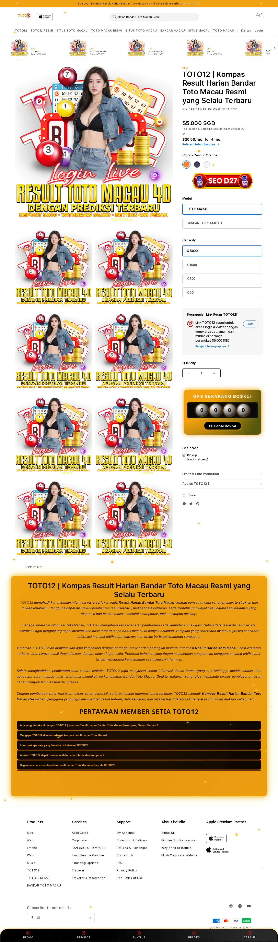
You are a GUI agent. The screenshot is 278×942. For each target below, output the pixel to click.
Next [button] (261, 4)
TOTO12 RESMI (42, 30)
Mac (30, 832)
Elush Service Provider (88, 855)
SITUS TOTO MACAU (72, 30)
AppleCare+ (80, 832)
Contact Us (125, 855)
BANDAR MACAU (172, 30)
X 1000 (192, 265)
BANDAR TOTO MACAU (204, 223)
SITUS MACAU (199, 30)
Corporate (79, 840)
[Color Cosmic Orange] (186, 164)
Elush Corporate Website (179, 855)
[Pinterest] (199, 505)
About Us (168, 832)
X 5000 (192, 251)
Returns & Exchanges (132, 847)
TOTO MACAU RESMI (106, 30)
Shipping (207, 129)
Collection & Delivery (132, 840)
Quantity (189, 363)
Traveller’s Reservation (88, 878)
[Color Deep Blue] (197, 164)
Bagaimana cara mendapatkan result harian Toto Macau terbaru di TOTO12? (67, 765)
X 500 (191, 279)
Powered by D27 (241, 927)
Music (31, 863)
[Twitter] (192, 505)
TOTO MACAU (223, 30)
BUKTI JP (139, 937)
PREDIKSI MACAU (222, 425)
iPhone (32, 847)
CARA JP (250, 937)
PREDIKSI (194, 937)
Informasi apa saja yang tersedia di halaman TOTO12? (54, 745)
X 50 (190, 292)
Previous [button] (17, 4)
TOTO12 (21, 30)
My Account (125, 832)
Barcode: (214, 108)
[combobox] (154, 17)
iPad (30, 840)
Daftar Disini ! (191, 3)
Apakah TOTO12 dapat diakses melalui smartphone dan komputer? (62, 755)
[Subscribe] (89, 918)
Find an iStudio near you (179, 840)
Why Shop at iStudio (176, 847)
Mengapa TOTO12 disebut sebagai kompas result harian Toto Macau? (63, 735)
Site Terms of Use (130, 878)
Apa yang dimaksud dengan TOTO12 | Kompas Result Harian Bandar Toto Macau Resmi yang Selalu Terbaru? (89, 725)
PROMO (28, 937)
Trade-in (78, 870)
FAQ (120, 863)
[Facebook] (185, 505)
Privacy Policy (127, 870)
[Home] (24, 15)
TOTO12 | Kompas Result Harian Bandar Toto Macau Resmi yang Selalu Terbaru (139, 3)
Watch (31, 855)
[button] (21, 30)
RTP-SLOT (84, 937)
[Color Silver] (207, 164)
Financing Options (85, 863)
